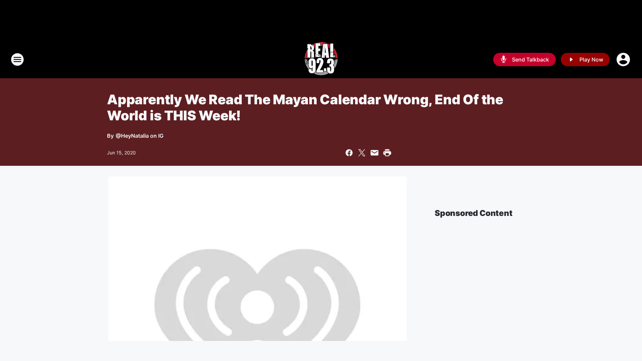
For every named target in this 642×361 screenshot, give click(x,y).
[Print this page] (387, 152)
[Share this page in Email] (374, 152)
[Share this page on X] (361, 152)
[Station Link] (321, 59)
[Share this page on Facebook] (349, 152)
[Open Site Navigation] (17, 59)
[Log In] (624, 59)
